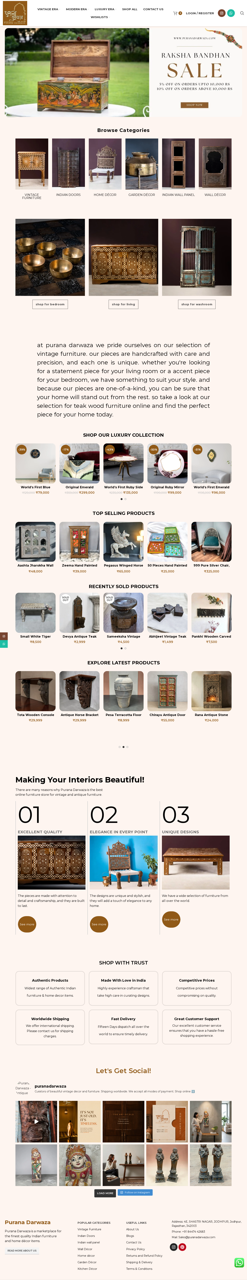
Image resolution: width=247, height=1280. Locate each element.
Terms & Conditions (139, 1269)
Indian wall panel (178, 195)
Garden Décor (142, 195)
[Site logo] (15, 13)
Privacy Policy (135, 1249)
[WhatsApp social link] (231, 13)
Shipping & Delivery (139, 1262)
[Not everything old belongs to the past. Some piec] (80, 1121)
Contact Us (133, 1242)
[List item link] (206, 1232)
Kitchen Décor (87, 1269)
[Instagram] (174, 1247)
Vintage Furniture (31, 196)
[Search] (242, 13)
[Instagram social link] (222, 13)
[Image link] (123, 72)
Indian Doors (68, 195)
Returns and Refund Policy (144, 1255)
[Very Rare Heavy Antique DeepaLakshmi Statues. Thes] (123, 1165)
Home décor (105, 195)
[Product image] (35, 463)
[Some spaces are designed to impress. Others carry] (167, 1121)
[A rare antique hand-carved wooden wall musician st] (211, 1121)
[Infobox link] (50, 988)
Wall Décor (215, 195)
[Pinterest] (182, 1247)
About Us (132, 1229)
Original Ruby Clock (167, 487)
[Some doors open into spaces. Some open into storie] (123, 1121)
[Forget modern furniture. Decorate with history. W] (36, 1121)
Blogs (130, 1236)
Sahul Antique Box (79, 715)
